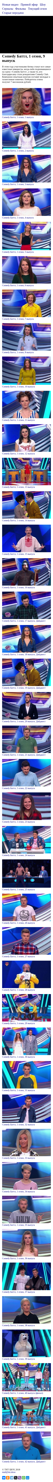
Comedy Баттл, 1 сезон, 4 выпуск (18, 217)
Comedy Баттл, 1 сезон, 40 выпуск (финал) (22, 1393)
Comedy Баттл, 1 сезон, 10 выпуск (18, 386)
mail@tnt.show (9, 1472)
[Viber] (19, 1477)
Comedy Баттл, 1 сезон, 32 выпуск (18, 1124)
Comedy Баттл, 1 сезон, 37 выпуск (18, 1292)
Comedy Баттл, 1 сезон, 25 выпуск (18, 889)
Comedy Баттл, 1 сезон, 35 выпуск (18, 1225)
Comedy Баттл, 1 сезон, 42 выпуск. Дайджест (24, 1461)
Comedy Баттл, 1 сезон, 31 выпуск (18, 1090)
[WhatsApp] (23, 1477)
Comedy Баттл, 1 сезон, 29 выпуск (18, 1023)
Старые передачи (13, 12)
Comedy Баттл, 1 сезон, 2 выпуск (18, 150)
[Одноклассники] (7, 1477)
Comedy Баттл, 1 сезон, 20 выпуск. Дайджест (24, 721)
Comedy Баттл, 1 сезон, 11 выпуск (18, 420)
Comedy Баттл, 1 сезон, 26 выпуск (18, 923)
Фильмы (20, 8)
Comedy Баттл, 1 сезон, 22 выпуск (18, 788)
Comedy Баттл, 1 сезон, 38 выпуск (18, 1325)
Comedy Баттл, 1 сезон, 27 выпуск (18, 956)
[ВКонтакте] (4, 1477)
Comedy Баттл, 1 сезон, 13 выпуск (18, 487)
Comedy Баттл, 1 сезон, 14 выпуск (18, 520)
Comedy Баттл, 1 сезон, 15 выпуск (18, 554)
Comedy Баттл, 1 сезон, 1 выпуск (18, 117)
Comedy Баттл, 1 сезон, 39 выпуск (18, 1359)
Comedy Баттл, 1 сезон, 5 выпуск (18, 252)
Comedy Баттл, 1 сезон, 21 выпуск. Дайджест (24, 755)
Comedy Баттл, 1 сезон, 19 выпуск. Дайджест (24, 688)
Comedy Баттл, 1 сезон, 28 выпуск (18, 990)
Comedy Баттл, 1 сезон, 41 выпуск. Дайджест (24, 1427)
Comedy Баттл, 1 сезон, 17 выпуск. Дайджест (24, 621)
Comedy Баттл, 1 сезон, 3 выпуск (18, 184)
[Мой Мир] (27, 1477)
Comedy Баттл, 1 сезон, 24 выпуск (18, 855)
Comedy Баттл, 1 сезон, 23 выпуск (18, 822)
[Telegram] (11, 1477)
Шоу (43, 4)
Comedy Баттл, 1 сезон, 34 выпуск (18, 1191)
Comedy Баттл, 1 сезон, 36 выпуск (18, 1258)
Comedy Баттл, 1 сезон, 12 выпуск (18, 453)
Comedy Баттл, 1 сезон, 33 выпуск (18, 1158)
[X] (15, 1477)
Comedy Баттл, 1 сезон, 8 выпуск (18, 352)
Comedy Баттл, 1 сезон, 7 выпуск (18, 319)
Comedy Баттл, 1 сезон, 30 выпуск (18, 1057)
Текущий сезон (37, 8)
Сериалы (7, 8)
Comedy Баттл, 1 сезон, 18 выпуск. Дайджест (24, 654)
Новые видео (10, 4)
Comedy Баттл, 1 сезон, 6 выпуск (18, 285)
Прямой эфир (29, 4)
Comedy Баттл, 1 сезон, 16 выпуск (18, 587)
